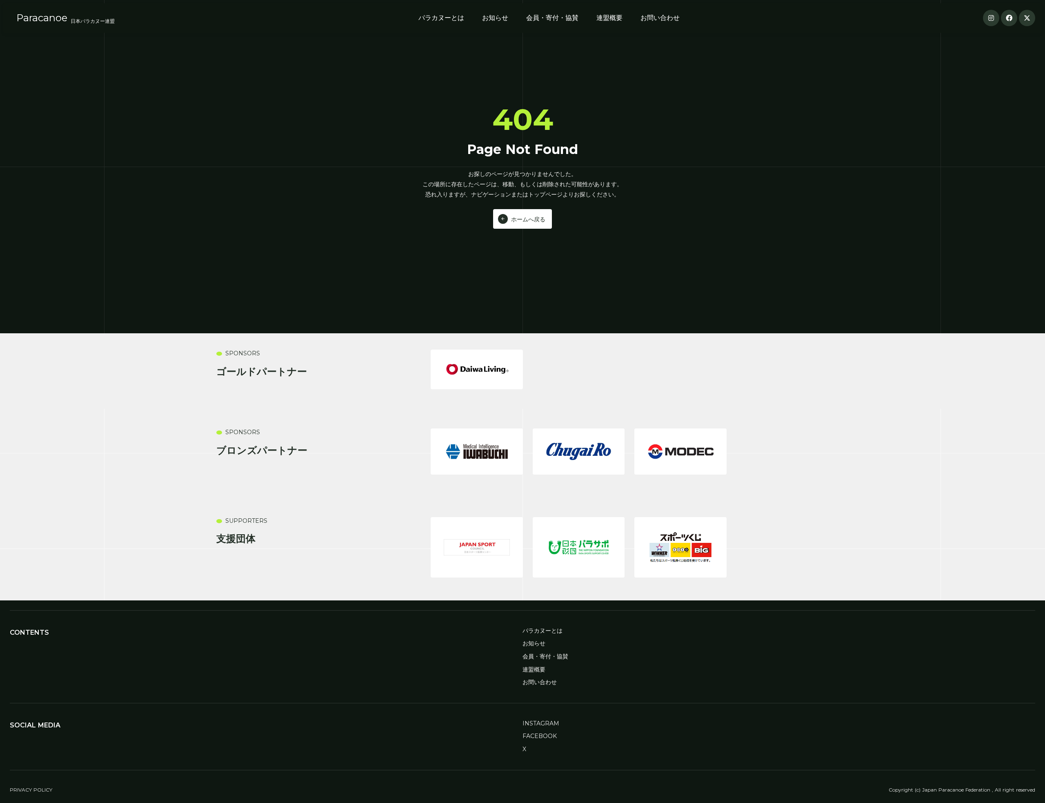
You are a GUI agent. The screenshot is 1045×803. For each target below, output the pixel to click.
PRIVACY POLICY (31, 790)
